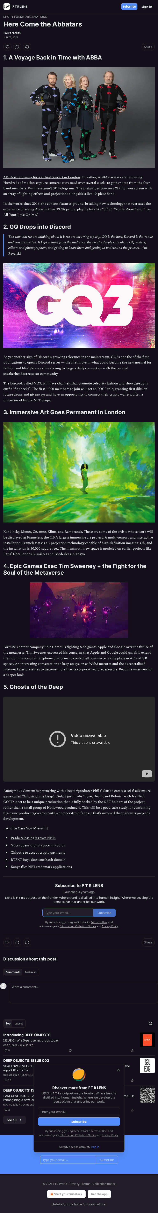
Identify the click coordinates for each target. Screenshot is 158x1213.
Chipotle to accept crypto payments (38, 852)
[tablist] (21, 972)
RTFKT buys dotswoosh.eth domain (38, 859)
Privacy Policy (110, 1135)
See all (12, 1120)
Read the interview (133, 669)
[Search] (150, 1023)
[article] (79, 1042)
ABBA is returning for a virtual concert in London (41, 177)
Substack (58, 1204)
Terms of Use (99, 1131)
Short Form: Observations (25, 16)
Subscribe (129, 6)
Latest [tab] (19, 1023)
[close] (118, 1070)
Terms (86, 1184)
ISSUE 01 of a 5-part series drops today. (31, 1040)
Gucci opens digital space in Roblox (38, 845)
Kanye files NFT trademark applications (41, 867)
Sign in (147, 7)
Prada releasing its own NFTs (33, 838)
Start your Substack (68, 1194)
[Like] (7, 47)
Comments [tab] (13, 972)
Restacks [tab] (30, 972)
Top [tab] (8, 1023)
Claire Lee (26, 1045)
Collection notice (104, 1184)
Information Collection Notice (78, 1135)
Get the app (99, 1194)
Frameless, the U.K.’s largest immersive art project (65, 537)
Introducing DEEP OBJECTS (26, 1035)
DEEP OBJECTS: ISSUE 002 (26, 1061)
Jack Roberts (12, 33)
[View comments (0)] (17, 47)
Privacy (74, 1184)
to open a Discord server (41, 362)
